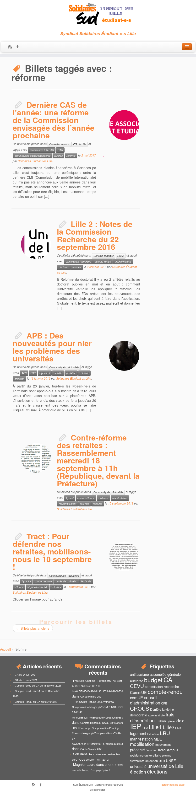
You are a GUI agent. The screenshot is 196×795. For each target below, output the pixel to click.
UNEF (171, 760)
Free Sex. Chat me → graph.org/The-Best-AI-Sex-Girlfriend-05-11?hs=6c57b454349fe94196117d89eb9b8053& (97, 686)
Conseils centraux (59, 144)
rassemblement (67, 503)
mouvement (163, 744)
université (138, 766)
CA (168, 679)
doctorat (63, 267)
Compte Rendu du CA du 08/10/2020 (36, 702)
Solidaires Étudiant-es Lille (35, 161)
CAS (60, 150)
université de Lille (165, 766)
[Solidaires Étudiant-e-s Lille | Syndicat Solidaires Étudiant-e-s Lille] (98, 14)
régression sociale (37, 587)
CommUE (138, 692)
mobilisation (142, 744)
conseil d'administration (145, 700)
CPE (164, 703)
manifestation (119, 498)
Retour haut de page (173, 784)
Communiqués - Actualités (64, 367)
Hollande (103, 498)
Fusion (161, 721)
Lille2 (168, 727)
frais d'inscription (152, 717)
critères (58, 155)
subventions (137, 761)
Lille (145, 728)
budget (153, 680)
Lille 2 (120, 256)
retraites (97, 503)
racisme (151, 750)
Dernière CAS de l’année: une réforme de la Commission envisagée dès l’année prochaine (53, 120)
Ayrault (70, 498)
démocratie (138, 714)
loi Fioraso (153, 734)
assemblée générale (165, 674)
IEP (136, 726)
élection (138, 771)
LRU (165, 732)
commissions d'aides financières (32, 155)
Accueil (5, 649)
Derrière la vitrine (162, 709)
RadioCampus (167, 749)
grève (170, 721)
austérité (136, 680)
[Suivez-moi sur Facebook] (19, 47)
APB (24, 373)
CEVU (137, 685)
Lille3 (178, 728)
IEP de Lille (79, 144)
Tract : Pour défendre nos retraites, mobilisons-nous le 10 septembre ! (52, 551)
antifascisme (139, 674)
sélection (19, 379)
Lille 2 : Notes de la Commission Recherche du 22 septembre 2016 (94, 235)
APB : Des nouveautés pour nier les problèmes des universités (52, 347)
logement (44, 373)
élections (157, 771)
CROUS (139, 708)
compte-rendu (103, 261)
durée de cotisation (66, 581)
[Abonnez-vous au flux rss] (11, 47)
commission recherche (78, 261)
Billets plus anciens (32, 628)
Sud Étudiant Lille (83, 784)
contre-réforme (86, 498)
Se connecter (97, 789)
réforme (71, 155)
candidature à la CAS (42, 150)
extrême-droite (156, 715)
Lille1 (155, 727)
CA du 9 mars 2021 (26, 680)
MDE (158, 739)
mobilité (58, 373)
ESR (33, 373)
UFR (162, 761)
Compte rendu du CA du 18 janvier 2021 (38, 685)
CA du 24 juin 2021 (26, 674)
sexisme (166, 755)
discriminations (123, 261)
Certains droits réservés (109, 784)
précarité (137, 749)
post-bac (71, 373)
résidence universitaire (145, 755)
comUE (136, 697)
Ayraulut (26, 581)
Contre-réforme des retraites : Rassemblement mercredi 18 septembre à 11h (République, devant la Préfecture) (98, 460)
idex (179, 720)
